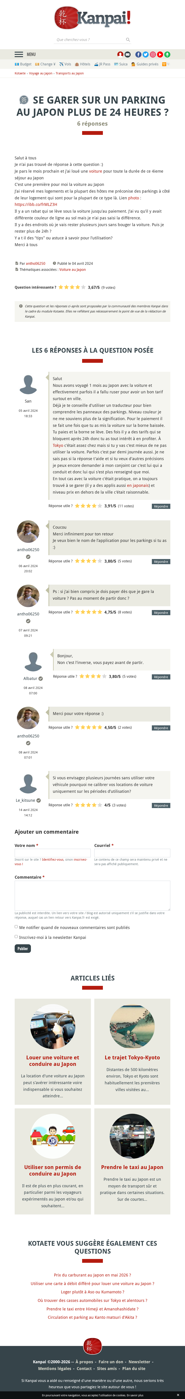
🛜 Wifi (167, 64)
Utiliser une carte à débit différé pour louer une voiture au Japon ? (92, 1283)
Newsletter (139, 1361)
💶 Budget (23, 64)
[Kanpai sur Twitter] (146, 54)
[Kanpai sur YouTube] (160, 54)
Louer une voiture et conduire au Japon (52, 1060)
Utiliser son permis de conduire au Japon (52, 1170)
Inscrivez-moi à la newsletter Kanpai (52, 937)
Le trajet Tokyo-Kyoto (132, 1057)
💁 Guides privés (144, 64)
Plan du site (133, 1368)
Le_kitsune (25, 800)
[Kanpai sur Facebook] (138, 54)
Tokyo (58, 445)
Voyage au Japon (40, 73)
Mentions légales (54, 1368)
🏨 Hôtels (82, 64)
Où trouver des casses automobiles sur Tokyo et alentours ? (92, 1300)
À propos (84, 1361)
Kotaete (20, 73)
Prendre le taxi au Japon (132, 1167)
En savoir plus (135, 1395)
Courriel (104, 845)
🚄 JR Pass (102, 64)
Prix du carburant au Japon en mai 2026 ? (92, 1275)
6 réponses (92, 123)
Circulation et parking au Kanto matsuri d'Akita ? (92, 1317)
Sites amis (107, 1368)
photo (133, 197)
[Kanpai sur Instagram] (153, 54)
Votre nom (26, 845)
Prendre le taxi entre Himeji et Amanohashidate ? (92, 1309)
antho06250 (35, 263)
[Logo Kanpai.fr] (92, 17)
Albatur (30, 678)
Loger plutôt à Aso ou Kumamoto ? (92, 1291)
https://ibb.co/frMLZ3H (36, 204)
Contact (84, 1368)
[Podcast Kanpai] (167, 54)
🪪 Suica (121, 64)
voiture (95, 171)
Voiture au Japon (72, 269)
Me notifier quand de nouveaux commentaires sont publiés (74, 927)
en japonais (138, 485)
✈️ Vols (65, 64)
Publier (23, 948)
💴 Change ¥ (45, 64)
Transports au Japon (70, 73)
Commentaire (30, 877)
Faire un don (111, 1361)
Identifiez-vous (52, 859)
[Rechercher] (128, 39)
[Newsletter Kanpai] (128, 54)
